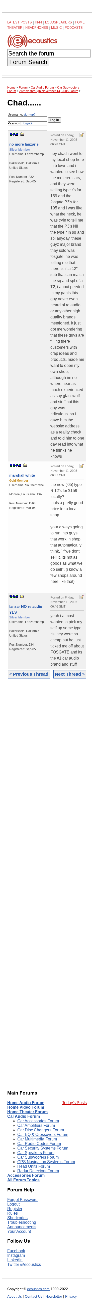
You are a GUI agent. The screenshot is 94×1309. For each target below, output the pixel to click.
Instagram (16, 1255)
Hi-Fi (38, 22)
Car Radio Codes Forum (39, 1143)
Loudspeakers (58, 22)
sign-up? (30, 114)
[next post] (13, 134)
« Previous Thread (28, 674)
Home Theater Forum (27, 1112)
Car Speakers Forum (35, 1153)
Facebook (16, 1251)
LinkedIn (15, 1260)
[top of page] (10, 134)
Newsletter (53, 1296)
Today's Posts (74, 1103)
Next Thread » (70, 674)
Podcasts (74, 28)
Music (56, 28)
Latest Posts (19, 22)
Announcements (21, 1227)
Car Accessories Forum (38, 1121)
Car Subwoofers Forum (38, 1157)
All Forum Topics (23, 1180)
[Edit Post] (81, 135)
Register (14, 1209)
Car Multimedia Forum (37, 1139)
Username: (22, 114)
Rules (12, 1213)
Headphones (36, 28)
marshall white (22, 475)
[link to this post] (22, 134)
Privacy (71, 1296)
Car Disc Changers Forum (40, 1130)
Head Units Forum (33, 1166)
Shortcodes (17, 1218)
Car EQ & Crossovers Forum (42, 1134)
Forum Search (28, 62)
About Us (14, 1296)
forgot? (27, 123)
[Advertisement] (47, 884)
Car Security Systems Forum (42, 1148)
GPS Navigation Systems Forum (46, 1162)
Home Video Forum (25, 1107)
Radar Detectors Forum (38, 1171)
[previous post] (13, 465)
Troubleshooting (21, 1222)
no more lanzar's (24, 144)
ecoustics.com (38, 1289)
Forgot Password (22, 1199)
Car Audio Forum (23, 1116)
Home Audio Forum (25, 1103)
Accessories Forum (26, 1175)
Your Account (19, 1231)
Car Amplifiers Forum (36, 1125)
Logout (13, 1204)
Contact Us (33, 1296)
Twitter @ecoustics (24, 1264)
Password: (20, 123)
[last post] (16, 134)
